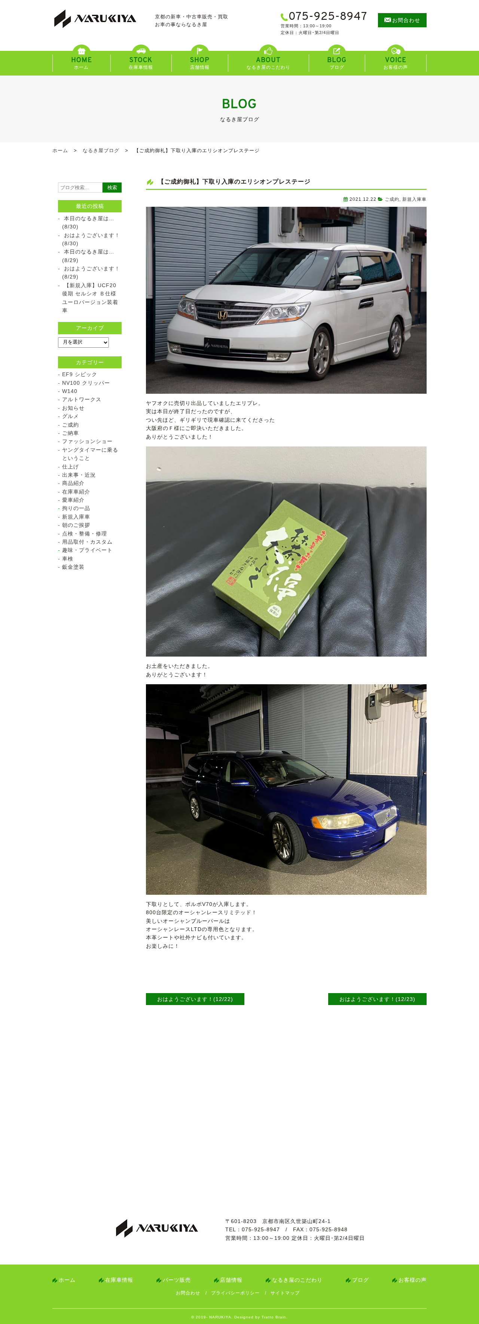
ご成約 (392, 199)
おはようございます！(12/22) (195, 999)
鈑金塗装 (73, 567)
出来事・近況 (79, 475)
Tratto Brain (274, 1317)
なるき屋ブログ (101, 150)
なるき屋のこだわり (297, 1280)
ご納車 (70, 433)
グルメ (70, 416)
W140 (69, 391)
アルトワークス (81, 399)
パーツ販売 (177, 1280)
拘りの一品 (76, 508)
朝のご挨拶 (76, 525)
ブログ (360, 1280)
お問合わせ (188, 1293)
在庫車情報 (119, 1280)
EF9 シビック (79, 374)
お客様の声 (413, 1280)
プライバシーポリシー (235, 1293)
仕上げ (70, 467)
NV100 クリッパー (86, 383)
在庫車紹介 (76, 492)
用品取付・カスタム (87, 542)
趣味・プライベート (87, 550)
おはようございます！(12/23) (377, 999)
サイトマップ (285, 1293)
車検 (67, 559)
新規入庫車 (414, 199)
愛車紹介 (73, 500)
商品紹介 (73, 483)
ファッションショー (87, 441)
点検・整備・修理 (84, 534)
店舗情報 (231, 1280)
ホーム (60, 150)
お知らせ (73, 408)
